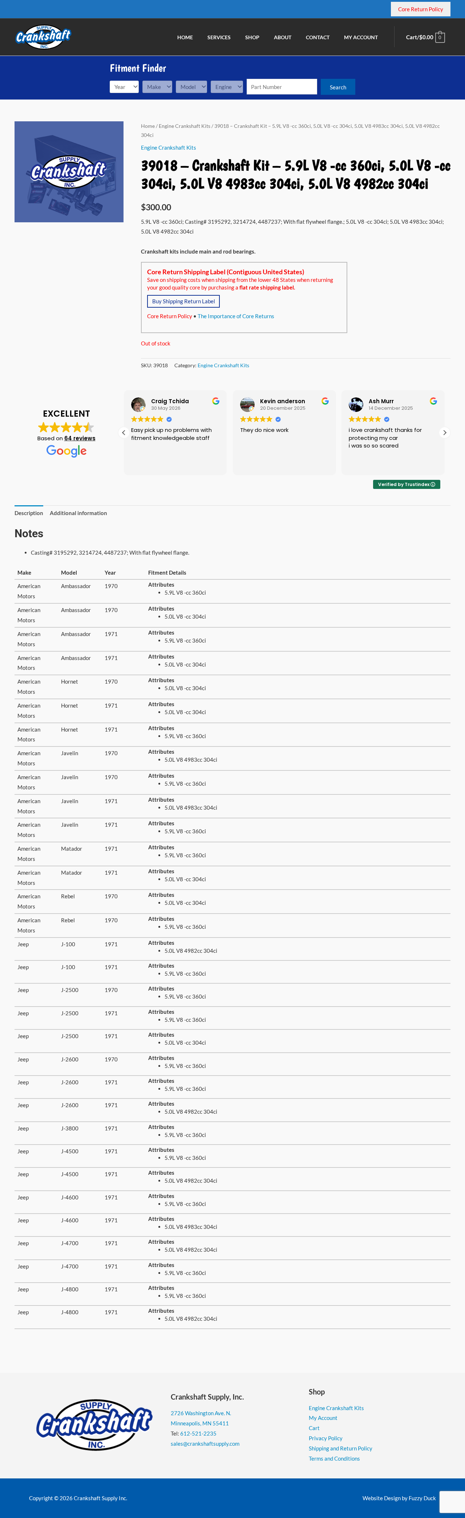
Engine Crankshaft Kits (184, 126)
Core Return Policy (169, 316)
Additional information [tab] (78, 513)
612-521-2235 (198, 1433)
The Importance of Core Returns (236, 316)
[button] (444, 432)
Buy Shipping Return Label (183, 301)
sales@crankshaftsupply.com (205, 1443)
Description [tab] (29, 513)
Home (148, 126)
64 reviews (80, 438)
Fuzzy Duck (422, 1498)
